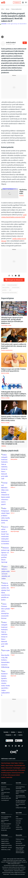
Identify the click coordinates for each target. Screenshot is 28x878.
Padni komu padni (5, 826)
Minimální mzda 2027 (20, 845)
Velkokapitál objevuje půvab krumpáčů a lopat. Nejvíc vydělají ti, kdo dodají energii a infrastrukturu (13, 394)
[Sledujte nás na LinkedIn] (6, 746)
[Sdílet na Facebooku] (9, 275)
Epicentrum (3, 786)
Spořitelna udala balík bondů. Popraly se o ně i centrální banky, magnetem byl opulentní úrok (23, 191)
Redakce (13, 732)
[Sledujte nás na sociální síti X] (9, 746)
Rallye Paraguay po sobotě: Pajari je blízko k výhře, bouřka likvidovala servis (19, 509)
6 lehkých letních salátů (21, 807)
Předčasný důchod (20, 839)
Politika (3, 812)
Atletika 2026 (19, 827)
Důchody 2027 (19, 843)
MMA (17, 816)
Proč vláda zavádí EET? (6, 824)
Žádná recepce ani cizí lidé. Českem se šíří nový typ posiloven (13, 370)
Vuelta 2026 (9, 777)
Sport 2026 (19, 812)
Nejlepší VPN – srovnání (6, 847)
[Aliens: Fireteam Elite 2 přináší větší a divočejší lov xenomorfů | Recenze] (5, 611)
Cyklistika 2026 (19, 829)
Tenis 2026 (18, 823)
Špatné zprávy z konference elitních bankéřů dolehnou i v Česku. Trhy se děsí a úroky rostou (14, 418)
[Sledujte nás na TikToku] (22, 746)
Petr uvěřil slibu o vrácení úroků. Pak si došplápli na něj (13, 443)
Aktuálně (3, 783)
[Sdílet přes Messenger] (15, 275)
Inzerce (20, 732)
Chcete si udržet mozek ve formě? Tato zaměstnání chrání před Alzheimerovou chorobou (18, 528)
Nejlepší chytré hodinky (6, 845)
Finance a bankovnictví (16, 9)
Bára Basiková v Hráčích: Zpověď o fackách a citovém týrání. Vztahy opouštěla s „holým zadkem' (18, 672)
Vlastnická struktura (18, 870)
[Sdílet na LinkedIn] (19, 275)
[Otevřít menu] (25, 2)
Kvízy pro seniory (5, 796)
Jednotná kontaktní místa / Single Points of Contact (13, 872)
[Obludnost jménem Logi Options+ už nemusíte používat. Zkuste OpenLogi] (5, 555)
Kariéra (20, 735)
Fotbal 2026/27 (19, 818)
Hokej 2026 (18, 821)
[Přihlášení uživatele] (22, 2)
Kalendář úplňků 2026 (6, 798)
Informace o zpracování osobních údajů (11, 869)
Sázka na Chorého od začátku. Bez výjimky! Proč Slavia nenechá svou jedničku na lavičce (18, 584)
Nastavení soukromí (8, 870)
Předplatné (8, 735)
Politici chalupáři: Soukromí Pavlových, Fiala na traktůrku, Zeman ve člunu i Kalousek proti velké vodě (18, 456)
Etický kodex (6, 874)
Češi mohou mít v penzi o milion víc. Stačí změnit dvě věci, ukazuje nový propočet (14, 346)
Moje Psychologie (5, 763)
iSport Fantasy (9, 765)
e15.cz (2, 9)
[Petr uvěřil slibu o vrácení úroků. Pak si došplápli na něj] (14, 433)
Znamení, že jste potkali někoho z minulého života (21, 792)
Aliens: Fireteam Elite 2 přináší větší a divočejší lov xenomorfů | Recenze (19, 605)
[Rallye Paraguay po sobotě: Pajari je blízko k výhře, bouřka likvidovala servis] (5, 515)
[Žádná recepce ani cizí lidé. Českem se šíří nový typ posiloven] (14, 360)
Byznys (7, 9)
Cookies (23, 869)
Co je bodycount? (5, 800)
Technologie (4, 835)
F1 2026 (17, 825)
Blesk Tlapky (14, 763)
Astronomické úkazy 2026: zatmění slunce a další (21, 797)
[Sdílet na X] (12, 275)
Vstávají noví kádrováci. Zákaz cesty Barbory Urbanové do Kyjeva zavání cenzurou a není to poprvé (19, 484)
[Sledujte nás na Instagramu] (15, 746)
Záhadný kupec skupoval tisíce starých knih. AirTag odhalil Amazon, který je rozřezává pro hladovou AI (12, 320)
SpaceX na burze (5, 839)
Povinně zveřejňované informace (17, 874)
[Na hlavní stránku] (3, 2)
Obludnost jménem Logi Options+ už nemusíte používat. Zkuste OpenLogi (18, 549)
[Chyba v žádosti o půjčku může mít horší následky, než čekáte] (6, 572)
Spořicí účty (18, 841)
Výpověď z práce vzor (6, 828)
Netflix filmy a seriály (5, 849)
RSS (15, 735)
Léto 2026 (18, 783)
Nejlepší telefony (5, 841)
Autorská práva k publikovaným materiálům (13, 865)
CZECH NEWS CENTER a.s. (19, 858)
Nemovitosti (9, 768)
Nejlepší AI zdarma (5, 843)
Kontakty (6, 732)
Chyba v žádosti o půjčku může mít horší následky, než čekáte (18, 568)
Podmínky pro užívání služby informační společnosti (13, 867)
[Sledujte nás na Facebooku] (12, 746)
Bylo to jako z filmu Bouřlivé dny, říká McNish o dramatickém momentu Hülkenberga (18, 651)
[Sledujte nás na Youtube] (19, 746)
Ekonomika (19, 835)
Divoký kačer (4, 830)
